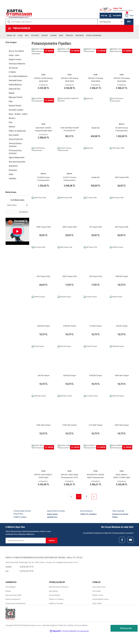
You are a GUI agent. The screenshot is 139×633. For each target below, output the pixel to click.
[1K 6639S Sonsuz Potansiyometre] (43, 159)
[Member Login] (110, 15)
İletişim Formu (97, 595)
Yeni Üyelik (117, 16)
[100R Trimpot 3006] (121, 159)
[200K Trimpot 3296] (69, 258)
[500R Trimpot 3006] (69, 208)
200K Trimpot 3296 (69, 276)
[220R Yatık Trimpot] (43, 406)
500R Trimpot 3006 (69, 227)
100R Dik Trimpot (121, 276)
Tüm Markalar (23, 212)
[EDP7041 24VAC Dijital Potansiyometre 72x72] (69, 456)
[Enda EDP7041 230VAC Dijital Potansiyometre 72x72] (95, 456)
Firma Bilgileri (11, 587)
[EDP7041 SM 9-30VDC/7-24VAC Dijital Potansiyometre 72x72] (43, 456)
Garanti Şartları (54, 595)
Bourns (121, 124)
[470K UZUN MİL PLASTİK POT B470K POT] (69, 109)
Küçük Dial (95, 177)
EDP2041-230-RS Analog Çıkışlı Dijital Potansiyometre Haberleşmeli (43, 80)
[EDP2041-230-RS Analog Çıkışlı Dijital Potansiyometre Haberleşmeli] (43, 60)
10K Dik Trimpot (122, 326)
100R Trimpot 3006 (122, 177)
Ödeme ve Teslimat (56, 599)
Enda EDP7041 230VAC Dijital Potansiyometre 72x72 (95, 476)
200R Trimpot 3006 (43, 227)
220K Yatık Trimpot (122, 425)
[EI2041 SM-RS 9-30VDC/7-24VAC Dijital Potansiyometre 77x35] (121, 456)
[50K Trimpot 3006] (43, 258)
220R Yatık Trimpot (43, 425)
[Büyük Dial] (95, 109)
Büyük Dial (95, 128)
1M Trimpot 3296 (95, 276)
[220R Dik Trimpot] (43, 307)
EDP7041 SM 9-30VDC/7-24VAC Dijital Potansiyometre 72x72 (43, 476)
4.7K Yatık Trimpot (95, 425)
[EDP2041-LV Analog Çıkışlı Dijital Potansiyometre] (95, 60)
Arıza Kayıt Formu (99, 587)
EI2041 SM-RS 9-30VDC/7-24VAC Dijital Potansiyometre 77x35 (121, 476)
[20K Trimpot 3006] (121, 208)
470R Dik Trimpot (69, 326)
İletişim (8, 591)
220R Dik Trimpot (43, 326)
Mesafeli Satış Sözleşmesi (59, 587)
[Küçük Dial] (95, 159)
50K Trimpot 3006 (43, 276)
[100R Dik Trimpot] (121, 258)
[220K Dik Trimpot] (69, 357)
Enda (43, 75)
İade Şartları (53, 591)
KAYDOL (52, 541)
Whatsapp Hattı (126, 628)
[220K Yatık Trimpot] (121, 406)
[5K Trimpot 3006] (95, 208)
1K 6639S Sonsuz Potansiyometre (43, 178)
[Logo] (19, 13)
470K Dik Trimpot (95, 375)
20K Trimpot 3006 (121, 227)
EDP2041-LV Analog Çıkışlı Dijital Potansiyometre (95, 80)
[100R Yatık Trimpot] (121, 357)
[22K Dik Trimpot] (43, 357)
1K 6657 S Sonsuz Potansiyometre (69, 178)
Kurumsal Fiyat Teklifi (13, 595)
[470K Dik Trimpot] (95, 357)
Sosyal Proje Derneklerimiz (16, 603)
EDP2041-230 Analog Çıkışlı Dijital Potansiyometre (122, 80)
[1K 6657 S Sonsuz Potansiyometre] (69, 159)
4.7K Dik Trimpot (95, 326)
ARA (129, 21)
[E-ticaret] (69, 631)
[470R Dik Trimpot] (69, 307)
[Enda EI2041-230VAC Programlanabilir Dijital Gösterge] (43, 109)
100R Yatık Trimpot (122, 375)
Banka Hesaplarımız (13, 599)
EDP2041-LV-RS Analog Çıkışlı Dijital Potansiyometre (69, 80)
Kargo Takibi (97, 603)
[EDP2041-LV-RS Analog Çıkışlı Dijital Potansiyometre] (69, 60)
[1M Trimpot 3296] (95, 258)
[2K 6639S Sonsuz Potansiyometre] (121, 109)
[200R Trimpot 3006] (43, 208)
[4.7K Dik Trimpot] (95, 307)
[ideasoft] (55, 631)
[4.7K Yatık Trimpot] (95, 406)
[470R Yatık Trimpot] (69, 406)
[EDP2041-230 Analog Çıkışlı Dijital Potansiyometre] (121, 60)
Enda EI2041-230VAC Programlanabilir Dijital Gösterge (43, 129)
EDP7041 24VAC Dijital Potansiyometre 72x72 (69, 476)
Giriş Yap (104, 16)
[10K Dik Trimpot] (121, 307)
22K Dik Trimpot (43, 375)
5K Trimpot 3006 (95, 227)
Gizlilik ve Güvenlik (56, 603)
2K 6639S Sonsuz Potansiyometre (121, 129)
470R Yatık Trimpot (69, 425)
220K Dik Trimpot (69, 375)
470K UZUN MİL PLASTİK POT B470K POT (69, 129)
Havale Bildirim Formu (100, 599)
